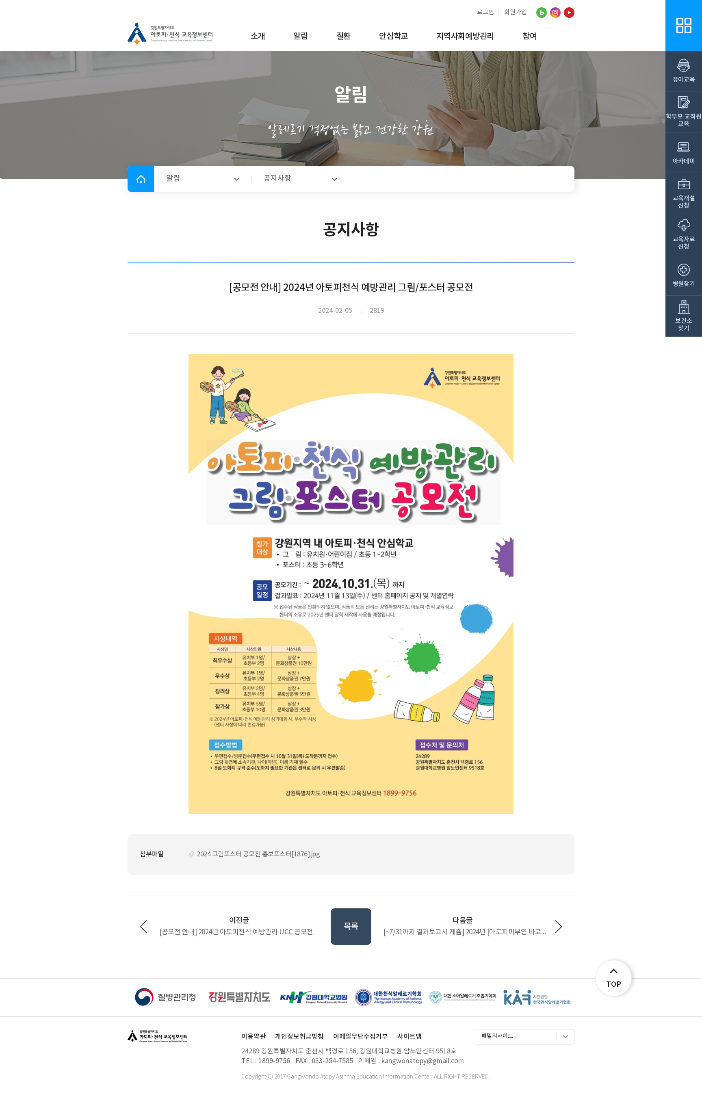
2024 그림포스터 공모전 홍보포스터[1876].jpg (258, 854)
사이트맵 (409, 1036)
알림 (300, 36)
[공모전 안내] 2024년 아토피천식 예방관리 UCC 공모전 (236, 932)
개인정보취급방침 (299, 1036)
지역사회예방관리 (465, 36)
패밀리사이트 (497, 1036)
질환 (343, 36)
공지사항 (277, 178)
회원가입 (515, 12)
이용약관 (253, 1036)
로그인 (485, 12)
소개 (258, 36)
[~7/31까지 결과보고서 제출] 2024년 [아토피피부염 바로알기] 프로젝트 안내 (473, 932)
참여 (529, 36)
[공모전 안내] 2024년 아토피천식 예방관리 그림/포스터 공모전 (351, 288)
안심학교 (393, 36)
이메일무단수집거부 (360, 1036)
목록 (351, 927)
